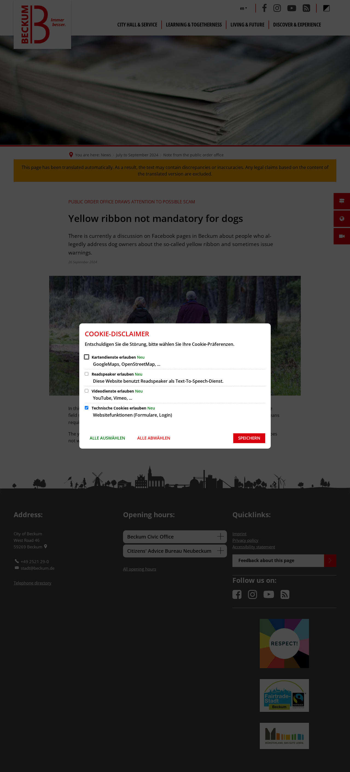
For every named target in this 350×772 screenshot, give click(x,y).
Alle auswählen (107, 438)
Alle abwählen (153, 438)
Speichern (249, 438)
